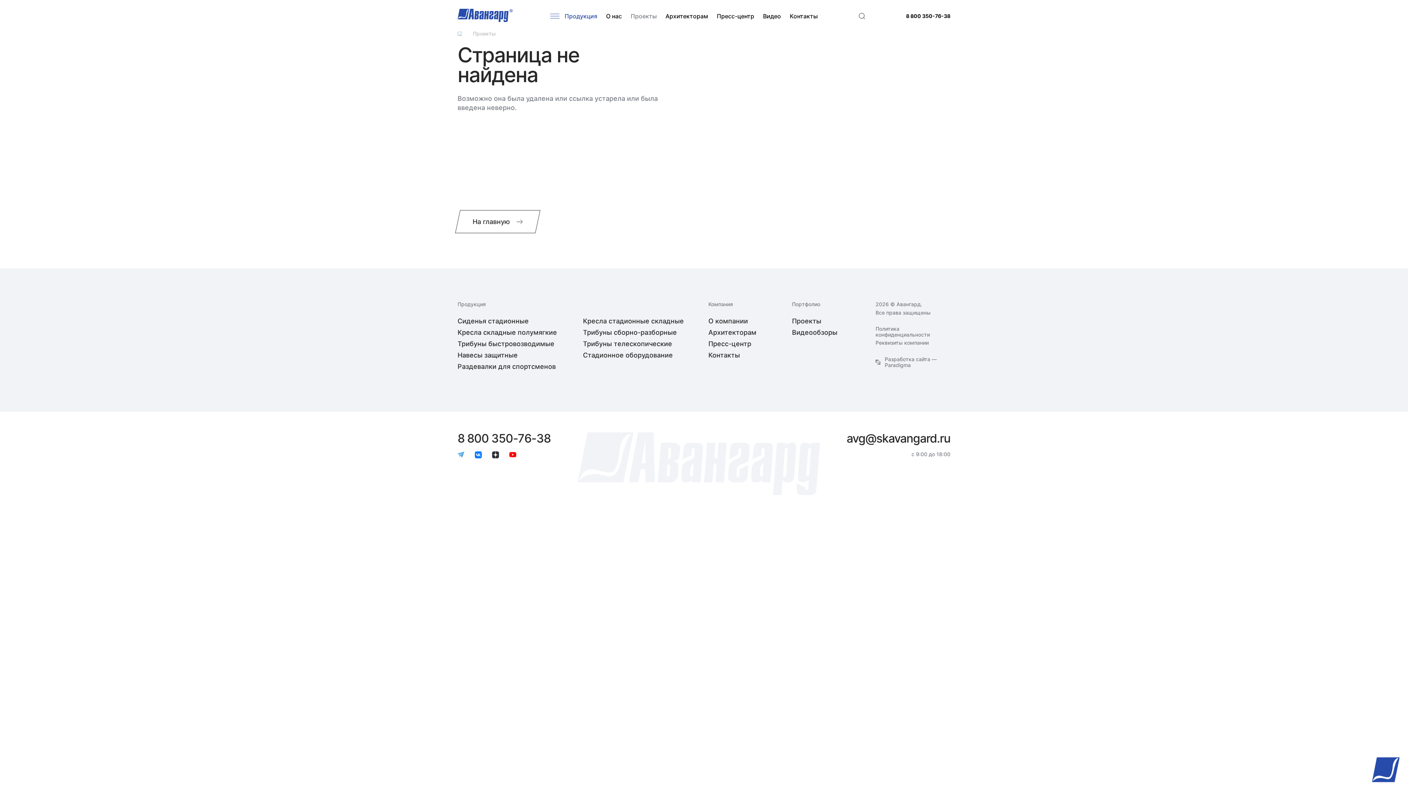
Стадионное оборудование (628, 355)
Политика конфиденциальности (903, 332)
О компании (728, 321)
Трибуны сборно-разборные (630, 332)
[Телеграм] (461, 455)
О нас (614, 16)
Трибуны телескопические (627, 344)
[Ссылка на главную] (460, 34)
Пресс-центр (735, 16)
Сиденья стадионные (493, 321)
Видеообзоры (814, 332)
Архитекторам (687, 16)
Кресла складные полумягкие (507, 332)
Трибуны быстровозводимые (506, 344)
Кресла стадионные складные (633, 321)
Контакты (804, 16)
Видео (772, 16)
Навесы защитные (488, 355)
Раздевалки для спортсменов (507, 366)
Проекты (644, 16)
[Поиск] (862, 16)
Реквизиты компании (902, 343)
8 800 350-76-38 (928, 16)
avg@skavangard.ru (898, 438)
